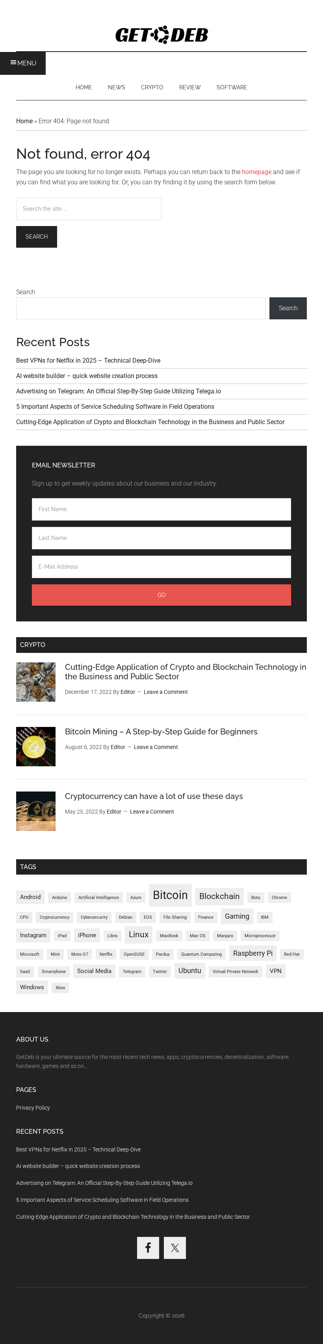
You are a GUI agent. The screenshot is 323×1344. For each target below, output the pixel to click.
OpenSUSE (134, 954)
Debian (125, 917)
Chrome (279, 897)
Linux (139, 934)
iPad (62, 935)
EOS (148, 917)
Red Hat (292, 954)
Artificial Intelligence (98, 897)
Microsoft (29, 954)
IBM (265, 917)
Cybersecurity (94, 917)
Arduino (59, 897)
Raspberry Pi (253, 953)
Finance (205, 917)
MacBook (169, 935)
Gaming (237, 916)
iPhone (87, 935)
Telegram (132, 971)
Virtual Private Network (235, 971)
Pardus (163, 954)
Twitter (160, 971)
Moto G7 (79, 954)
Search (25, 292)
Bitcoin (170, 895)
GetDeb (161, 33)
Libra (112, 935)
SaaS (25, 971)
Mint (55, 954)
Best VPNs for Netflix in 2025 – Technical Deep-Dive (88, 360)
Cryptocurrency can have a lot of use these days (154, 796)
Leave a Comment (166, 692)
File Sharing (175, 917)
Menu (26, 63)
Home (24, 121)
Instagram (33, 935)
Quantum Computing (201, 954)
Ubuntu (189, 970)
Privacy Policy (33, 1108)
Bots (255, 897)
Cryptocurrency (54, 917)
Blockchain (219, 896)
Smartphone (54, 971)
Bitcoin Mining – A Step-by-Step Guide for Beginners (161, 731)
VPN (276, 971)
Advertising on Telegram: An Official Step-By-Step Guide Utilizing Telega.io (118, 391)
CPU (24, 917)
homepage (256, 172)
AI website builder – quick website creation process (87, 376)
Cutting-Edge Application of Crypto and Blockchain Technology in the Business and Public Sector (150, 422)
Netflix (106, 954)
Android (30, 897)
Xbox (60, 987)
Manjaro (225, 935)
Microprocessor (260, 935)
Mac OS (198, 935)
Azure (135, 897)
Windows (32, 987)
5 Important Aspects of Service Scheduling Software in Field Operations (115, 406)
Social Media (94, 971)
